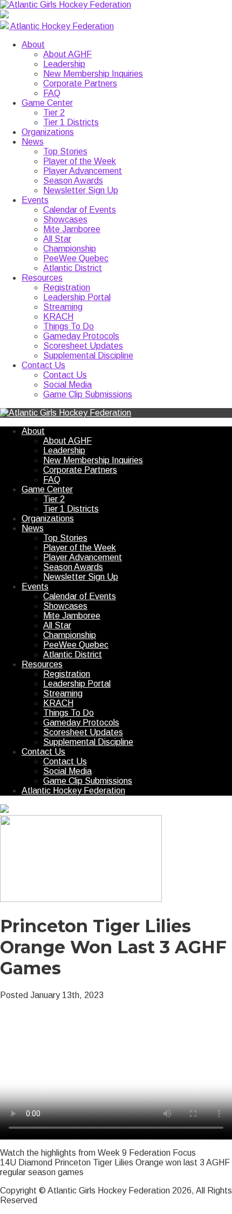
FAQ (51, 93)
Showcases (65, 219)
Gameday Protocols (81, 336)
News (33, 141)
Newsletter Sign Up (80, 190)
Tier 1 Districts (71, 122)
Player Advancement (82, 170)
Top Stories (65, 151)
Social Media (67, 384)
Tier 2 (54, 112)
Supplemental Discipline (88, 355)
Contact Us (43, 365)
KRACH (58, 316)
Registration (66, 287)
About (33, 44)
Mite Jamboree (71, 229)
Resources (42, 277)
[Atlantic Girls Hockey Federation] (65, 4)
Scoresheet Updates (83, 345)
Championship (69, 248)
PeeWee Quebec (75, 258)
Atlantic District (72, 268)
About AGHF (67, 54)
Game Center (47, 102)
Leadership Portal (77, 297)
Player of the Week (79, 161)
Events (35, 200)
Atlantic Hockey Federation (73, 790)
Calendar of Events (79, 209)
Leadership (64, 64)
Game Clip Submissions (87, 394)
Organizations (48, 132)
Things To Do (68, 326)
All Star (57, 238)
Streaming (63, 306)
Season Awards (73, 180)
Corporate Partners (80, 83)
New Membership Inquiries (93, 73)
